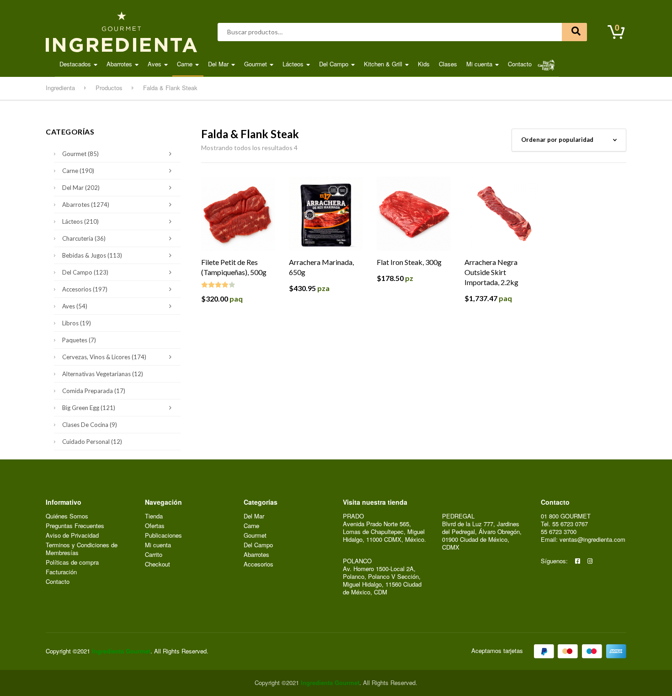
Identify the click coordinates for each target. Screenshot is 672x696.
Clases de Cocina (89, 424)
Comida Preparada (93, 390)
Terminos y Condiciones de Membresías (81, 549)
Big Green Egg (88, 407)
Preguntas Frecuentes (75, 526)
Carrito (153, 555)
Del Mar (218, 63)
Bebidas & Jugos (92, 255)
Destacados (75, 63)
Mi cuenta (479, 63)
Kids (424, 63)
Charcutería (84, 238)
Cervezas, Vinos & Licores (104, 357)
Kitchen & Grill (383, 63)
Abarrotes (119, 63)
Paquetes (79, 340)
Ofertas (155, 526)
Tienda (154, 516)
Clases (448, 63)
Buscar (574, 32)
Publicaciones (163, 536)
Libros (76, 323)
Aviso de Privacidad (72, 536)
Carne (184, 63)
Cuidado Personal (92, 441)
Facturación (61, 572)
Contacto (520, 63)
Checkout (157, 564)
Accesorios (84, 289)
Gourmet (255, 63)
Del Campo (333, 63)
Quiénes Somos (67, 516)
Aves (154, 63)
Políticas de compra (72, 563)
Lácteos (293, 63)
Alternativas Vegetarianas (102, 374)
